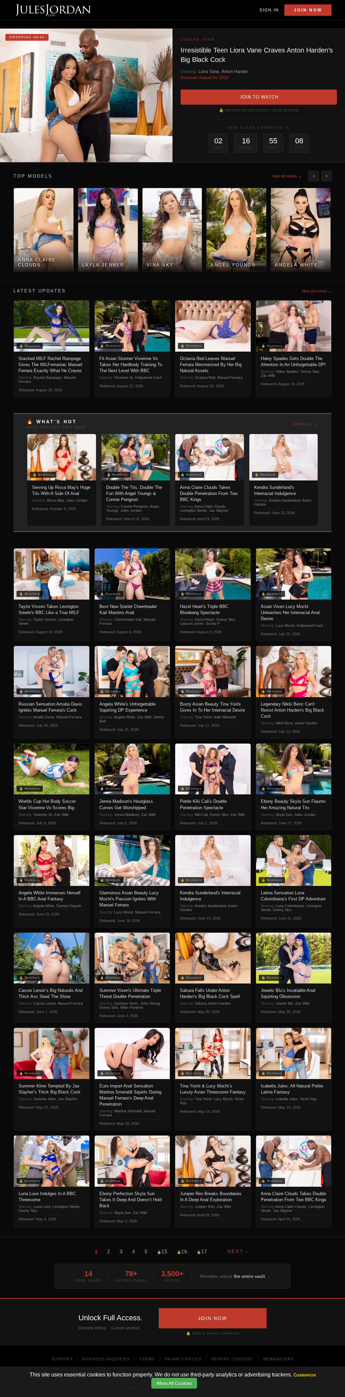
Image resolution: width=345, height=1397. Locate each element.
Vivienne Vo (123, 377)
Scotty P (213, 623)
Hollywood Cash (148, 377)
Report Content (232, 1359)
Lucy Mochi (285, 625)
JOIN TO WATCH (259, 97)
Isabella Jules (287, 1099)
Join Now (308, 10)
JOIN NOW (212, 1318)
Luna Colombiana (290, 906)
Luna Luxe (42, 1207)
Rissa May (55, 500)
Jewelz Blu (284, 1003)
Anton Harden (234, 71)
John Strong (150, 1003)
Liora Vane (208, 71)
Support (62, 1359)
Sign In (269, 10)
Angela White (124, 717)
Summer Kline (44, 1099)
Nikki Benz (284, 723)
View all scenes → (317, 291)
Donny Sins (310, 371)
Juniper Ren (205, 1207)
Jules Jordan (76, 500)
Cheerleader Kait (128, 619)
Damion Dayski (68, 906)
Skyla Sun (284, 815)
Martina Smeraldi (128, 1111)
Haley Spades (287, 371)
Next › (238, 1251)
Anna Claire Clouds (210, 506)
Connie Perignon (134, 506)
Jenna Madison (126, 815)
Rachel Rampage (47, 377)
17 (202, 1251)
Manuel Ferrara (230, 377)
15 (162, 1251)
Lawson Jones (192, 623)
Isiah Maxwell (225, 717)
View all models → (287, 176)
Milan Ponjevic (132, 1007)
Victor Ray (308, 1099)
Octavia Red (205, 377)
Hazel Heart (204, 619)
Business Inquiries (106, 1359)
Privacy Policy (183, 1359)
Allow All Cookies (174, 1383)
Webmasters (278, 1359)
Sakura (201, 1003)
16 (182, 1251)
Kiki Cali (201, 815)
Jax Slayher (218, 510)
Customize (304, 1374)
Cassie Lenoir (44, 1003)
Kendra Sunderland (284, 500)
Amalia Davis (43, 717)
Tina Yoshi (203, 717)
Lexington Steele (193, 510)
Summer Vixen (126, 1003)
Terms (147, 1359)
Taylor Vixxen (44, 619)
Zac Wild (268, 375)
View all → (305, 424)
